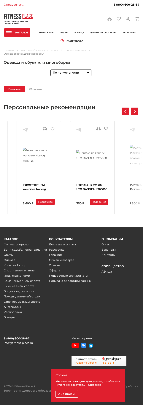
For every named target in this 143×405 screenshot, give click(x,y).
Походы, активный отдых (22, 296)
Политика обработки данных (70, 281)
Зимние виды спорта (19, 286)
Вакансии (108, 249)
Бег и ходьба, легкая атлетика (25, 249)
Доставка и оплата (62, 244)
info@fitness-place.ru (18, 343)
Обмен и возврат (61, 260)
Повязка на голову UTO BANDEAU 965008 (91, 187)
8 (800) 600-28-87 (126, 4)
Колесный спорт (16, 265)
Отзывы (54, 265)
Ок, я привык (67, 394)
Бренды (9, 317)
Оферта (54, 270)
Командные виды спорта (22, 281)
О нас (105, 244)
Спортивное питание (19, 270)
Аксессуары (12, 307)
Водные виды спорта (19, 291)
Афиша (106, 271)
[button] (134, 111)
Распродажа (13, 312)
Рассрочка (56, 249)
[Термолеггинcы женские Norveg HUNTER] (39, 155)
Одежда (9, 260)
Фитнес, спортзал (16, 244)
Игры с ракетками (17, 275)
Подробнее (45, 201)
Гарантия (56, 255)
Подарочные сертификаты (68, 275)
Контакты (108, 255)
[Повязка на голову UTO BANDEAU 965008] (92, 155)
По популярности (66, 72)
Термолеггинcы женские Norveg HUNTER (34, 187)
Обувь (8, 255)
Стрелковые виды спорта (22, 301)
